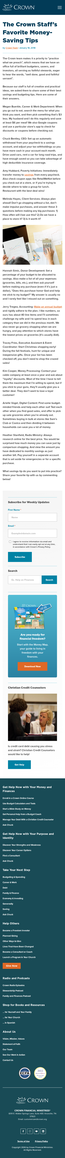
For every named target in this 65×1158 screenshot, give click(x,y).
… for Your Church (11, 1017)
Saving (6, 909)
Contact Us (8, 1060)
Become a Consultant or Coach (17, 951)
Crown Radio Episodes (13, 985)
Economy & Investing (13, 898)
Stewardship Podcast (13, 990)
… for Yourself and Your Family (17, 1012)
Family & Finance (11, 893)
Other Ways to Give (12, 941)
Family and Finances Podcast (17, 996)
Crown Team (12, 47)
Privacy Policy (41, 1141)
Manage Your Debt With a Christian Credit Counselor (28, 819)
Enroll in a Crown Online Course (18, 798)
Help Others (11, 923)
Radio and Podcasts (16, 978)
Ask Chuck (8, 824)
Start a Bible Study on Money (17, 808)
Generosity (8, 903)
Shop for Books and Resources (24, 1005)
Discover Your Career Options (17, 850)
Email (11, 526)
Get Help (19, 764)
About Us (9, 1032)
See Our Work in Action (14, 1054)
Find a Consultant (11, 855)
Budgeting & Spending (14, 877)
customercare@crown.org (35, 1119)
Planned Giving (10, 935)
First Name (14, 509)
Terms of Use (23, 1141)
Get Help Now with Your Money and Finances (27, 789)
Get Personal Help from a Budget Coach (22, 814)
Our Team (7, 1049)
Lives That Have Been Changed (18, 946)
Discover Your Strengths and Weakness (22, 845)
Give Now (11, 966)
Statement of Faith (11, 1044)
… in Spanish (9, 1022)
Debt (5, 887)
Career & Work (10, 882)
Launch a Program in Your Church (19, 957)
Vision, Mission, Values (13, 1038)
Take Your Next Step (16, 870)
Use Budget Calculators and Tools (19, 803)
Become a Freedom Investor (16, 930)
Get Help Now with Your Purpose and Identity (28, 836)
